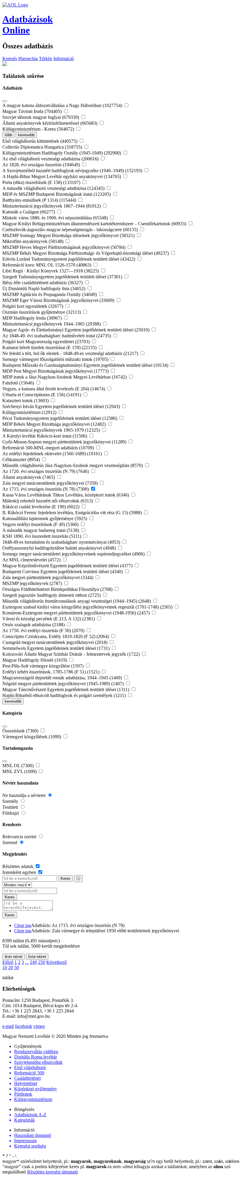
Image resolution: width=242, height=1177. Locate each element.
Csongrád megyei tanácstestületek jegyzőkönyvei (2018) (55, 642)
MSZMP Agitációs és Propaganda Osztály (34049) (50, 294)
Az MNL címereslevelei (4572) (32, 559)
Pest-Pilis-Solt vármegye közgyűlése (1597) (43, 665)
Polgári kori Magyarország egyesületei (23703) (46, 341)
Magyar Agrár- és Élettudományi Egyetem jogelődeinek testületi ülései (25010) (76, 329)
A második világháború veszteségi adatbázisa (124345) (54, 188)
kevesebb (26, 135)
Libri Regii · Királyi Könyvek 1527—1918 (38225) (51, 270)
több (8, 135)
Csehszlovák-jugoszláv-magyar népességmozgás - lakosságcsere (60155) (70, 229)
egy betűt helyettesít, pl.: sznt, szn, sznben (193, 1161)
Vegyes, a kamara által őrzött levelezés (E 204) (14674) (54, 388)
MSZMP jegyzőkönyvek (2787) (32, 583)
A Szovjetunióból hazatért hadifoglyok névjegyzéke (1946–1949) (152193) (72, 170)
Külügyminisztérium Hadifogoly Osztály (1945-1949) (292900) (62, 152)
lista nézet (37, 956)
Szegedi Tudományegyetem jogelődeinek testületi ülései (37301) (62, 276)
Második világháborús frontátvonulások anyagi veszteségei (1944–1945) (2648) (77, 601)
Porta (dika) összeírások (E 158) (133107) (41, 182)
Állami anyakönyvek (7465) (29, 477)
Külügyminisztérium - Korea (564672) (38, 128)
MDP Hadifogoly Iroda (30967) (32, 317)
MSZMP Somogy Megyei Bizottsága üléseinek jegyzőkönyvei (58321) (69, 235)
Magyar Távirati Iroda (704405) (32, 111)
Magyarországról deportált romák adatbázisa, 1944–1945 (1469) (62, 677)
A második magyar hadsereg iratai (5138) (41, 530)
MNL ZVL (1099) (20, 771)
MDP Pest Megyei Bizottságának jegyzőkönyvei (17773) (56, 371)
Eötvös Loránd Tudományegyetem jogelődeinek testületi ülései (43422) (69, 259)
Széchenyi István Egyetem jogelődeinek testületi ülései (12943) (61, 406)
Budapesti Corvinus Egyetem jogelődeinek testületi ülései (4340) (63, 571)
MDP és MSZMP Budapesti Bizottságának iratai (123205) (57, 194)
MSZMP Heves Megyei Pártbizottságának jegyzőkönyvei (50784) (64, 247)
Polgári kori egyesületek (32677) (33, 306)
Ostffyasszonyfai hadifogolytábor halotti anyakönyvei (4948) (59, 547)
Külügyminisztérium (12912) (30, 412)
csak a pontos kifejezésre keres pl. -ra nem (62, 1166)
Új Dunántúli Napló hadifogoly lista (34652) (44, 288)
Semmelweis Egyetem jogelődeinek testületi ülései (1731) (56, 648)
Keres (65, 878)
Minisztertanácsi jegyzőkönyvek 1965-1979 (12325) (51, 430)
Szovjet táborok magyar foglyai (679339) (41, 117)
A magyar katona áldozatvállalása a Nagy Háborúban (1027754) (62, 105)
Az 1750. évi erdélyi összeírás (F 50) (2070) (44, 630)
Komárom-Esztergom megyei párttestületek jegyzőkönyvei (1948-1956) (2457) (76, 612)
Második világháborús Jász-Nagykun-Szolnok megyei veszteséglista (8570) (73, 465)
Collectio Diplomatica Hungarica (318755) (42, 146)
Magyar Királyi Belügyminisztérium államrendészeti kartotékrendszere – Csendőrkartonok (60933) (94, 223)
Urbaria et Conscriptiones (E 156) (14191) (42, 394)
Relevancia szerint (19, 836)
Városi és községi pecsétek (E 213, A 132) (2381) (49, 618)
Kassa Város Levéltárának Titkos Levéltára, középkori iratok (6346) (66, 494)
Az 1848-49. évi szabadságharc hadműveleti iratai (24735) (57, 335)
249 (33, 962)
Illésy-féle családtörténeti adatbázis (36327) (43, 282)
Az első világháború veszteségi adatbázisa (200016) (51, 158)
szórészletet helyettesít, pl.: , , (74, 1161)
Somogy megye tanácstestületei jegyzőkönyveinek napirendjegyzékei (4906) (74, 553)
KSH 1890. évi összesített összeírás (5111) (42, 536)
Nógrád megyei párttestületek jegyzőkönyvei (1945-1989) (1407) (63, 683)
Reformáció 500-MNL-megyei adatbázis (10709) (48, 447)
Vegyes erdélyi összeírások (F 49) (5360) (41, 524)
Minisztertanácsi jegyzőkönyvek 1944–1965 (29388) (52, 323)
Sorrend (10, 842)
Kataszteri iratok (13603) (26, 400)
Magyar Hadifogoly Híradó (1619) (35, 660)
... (27, 962)
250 (41, 962)
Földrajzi (11, 813)
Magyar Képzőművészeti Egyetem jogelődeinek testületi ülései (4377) (68, 565)
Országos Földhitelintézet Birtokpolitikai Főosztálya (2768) (58, 589)
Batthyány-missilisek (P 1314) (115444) (39, 200)
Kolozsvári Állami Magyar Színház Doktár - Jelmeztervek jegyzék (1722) (71, 654)
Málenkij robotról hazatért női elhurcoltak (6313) (48, 500)
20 (10, 967)
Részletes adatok (18, 866)
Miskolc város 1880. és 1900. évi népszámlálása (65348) (55, 217)
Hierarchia (28, 58)
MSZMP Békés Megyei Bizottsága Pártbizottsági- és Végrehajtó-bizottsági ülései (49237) (86, 253)
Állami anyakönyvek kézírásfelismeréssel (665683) (50, 123)
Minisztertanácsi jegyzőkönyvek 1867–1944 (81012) (52, 205)
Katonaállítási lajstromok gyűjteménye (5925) (45, 518)
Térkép (45, 58)
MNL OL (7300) (18, 765)
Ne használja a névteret (24, 795)
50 (16, 967)
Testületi (10, 807)
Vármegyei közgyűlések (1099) (32, 736)
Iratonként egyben (19, 872)
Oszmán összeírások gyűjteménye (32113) (42, 312)
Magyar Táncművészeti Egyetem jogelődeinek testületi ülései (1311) (66, 689)
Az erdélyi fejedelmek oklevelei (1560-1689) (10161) (52, 453)
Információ (63, 58)
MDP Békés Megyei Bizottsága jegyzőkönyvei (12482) (54, 424)
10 (4, 967)
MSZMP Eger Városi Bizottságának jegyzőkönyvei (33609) (58, 300)
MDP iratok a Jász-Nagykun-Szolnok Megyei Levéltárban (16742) (65, 376)
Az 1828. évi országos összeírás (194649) (41, 164)
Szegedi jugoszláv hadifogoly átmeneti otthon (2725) (52, 595)
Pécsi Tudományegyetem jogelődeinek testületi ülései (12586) (60, 418)
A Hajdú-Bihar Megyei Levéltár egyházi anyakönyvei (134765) (62, 176)
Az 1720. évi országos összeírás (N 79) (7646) (46, 471)
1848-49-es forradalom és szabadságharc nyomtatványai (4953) (61, 542)
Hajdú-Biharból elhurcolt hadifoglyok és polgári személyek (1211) (64, 695)
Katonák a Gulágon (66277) (29, 211)
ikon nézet (13, 956)
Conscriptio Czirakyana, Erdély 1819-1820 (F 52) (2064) (56, 636)
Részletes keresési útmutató (52, 1171)
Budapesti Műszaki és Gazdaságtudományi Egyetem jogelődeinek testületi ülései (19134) (85, 365)
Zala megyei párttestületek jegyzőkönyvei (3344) (48, 577)
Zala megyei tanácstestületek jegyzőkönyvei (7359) (50, 483)
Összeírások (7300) (21, 730)
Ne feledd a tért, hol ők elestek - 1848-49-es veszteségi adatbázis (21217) (70, 353)
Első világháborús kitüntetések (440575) (40, 141)
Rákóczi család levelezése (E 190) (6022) (41, 506)
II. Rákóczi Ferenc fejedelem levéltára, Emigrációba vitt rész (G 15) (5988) (72, 512)
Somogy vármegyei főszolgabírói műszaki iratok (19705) (55, 359)
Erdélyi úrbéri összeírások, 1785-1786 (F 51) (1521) (51, 671)
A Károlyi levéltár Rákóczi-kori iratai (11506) (45, 435)
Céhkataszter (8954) (21, 459)
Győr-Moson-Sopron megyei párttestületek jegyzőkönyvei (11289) (64, 441)
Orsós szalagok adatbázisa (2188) (34, 624)
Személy (10, 801)
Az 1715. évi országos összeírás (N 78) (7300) (46, 488)
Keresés (9, 58)
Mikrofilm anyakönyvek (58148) (33, 241)
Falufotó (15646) (18, 382)
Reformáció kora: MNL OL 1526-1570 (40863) (47, 264)
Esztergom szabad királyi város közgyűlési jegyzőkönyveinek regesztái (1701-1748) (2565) (88, 606)
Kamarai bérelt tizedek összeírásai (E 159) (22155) (50, 347)
